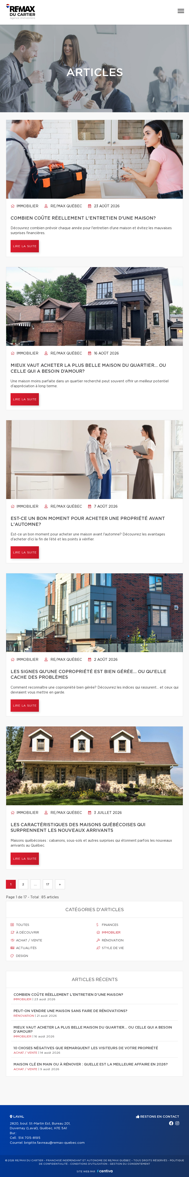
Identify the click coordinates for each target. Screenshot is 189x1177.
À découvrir (27, 932)
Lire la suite (24, 246)
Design (21, 956)
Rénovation (112, 940)
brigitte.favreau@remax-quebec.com (54, 1143)
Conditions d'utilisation (88, 1164)
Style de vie (112, 948)
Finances (109, 925)
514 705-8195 (29, 1138)
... (35, 884)
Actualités (26, 948)
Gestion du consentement (130, 1164)
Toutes (22, 925)
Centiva (105, 1171)
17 (47, 884)
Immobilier (27, 206)
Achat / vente (28, 940)
